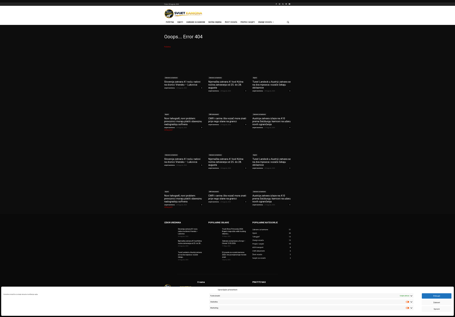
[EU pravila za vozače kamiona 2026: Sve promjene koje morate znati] (214, 255)
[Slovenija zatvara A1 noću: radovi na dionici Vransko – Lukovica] (183, 69)
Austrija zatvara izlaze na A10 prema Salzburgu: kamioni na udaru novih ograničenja (271, 121)
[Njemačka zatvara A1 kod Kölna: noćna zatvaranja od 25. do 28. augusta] (227, 69)
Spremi (437, 309)
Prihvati (436, 296)
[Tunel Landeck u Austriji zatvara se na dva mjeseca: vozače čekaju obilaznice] (271, 69)
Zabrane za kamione (171, 78)
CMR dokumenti (214, 114)
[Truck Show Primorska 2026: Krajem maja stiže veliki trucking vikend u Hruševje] (214, 232)
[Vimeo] (286, 4)
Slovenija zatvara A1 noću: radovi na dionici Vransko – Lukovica (182, 83)
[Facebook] (276, 4)
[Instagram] (279, 4)
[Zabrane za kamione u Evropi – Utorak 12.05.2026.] (214, 244)
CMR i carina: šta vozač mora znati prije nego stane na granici (227, 120)
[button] (288, 22)
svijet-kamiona (169, 88)
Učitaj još (167, 130)
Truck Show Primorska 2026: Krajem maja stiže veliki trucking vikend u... (234, 231)
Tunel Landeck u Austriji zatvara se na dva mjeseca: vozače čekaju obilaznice (271, 84)
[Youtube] (289, 4)
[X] (283, 4)
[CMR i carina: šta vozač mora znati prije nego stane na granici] (227, 105)
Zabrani (436, 302)
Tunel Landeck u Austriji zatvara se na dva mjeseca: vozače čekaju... (190, 254)
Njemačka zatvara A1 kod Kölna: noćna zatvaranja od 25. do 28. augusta (226, 84)
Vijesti (255, 78)
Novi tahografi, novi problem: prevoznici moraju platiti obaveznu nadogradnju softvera (183, 121)
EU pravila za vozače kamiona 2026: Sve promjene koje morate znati (234, 254)
